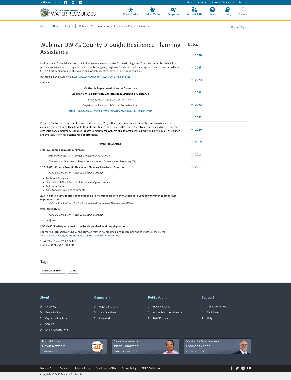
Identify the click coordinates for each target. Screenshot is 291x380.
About (190, 2)
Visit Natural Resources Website (126, 351)
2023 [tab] (198, 92)
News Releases (161, 306)
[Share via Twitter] (73, 3)
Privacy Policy (82, 368)
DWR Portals (160, 318)
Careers (49, 323)
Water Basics (130, 14)
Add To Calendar (54, 252)
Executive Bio (53, 312)
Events (69, 26)
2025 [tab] (198, 67)
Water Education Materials (168, 312)
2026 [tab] (198, 55)
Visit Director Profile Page (195, 351)
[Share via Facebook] (65, 3)
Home (43, 26)
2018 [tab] (198, 154)
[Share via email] (80, 3)
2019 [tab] (198, 142)
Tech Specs (213, 312)
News (212, 14)
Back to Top (47, 368)
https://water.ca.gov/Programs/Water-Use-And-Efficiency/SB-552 (82, 235)
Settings (244, 2)
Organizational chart (57, 318)
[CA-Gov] (45, 2)
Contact (203, 2)
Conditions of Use (217, 306)
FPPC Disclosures (152, 368)
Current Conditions (223, 2)
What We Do (153, 14)
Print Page (239, 27)
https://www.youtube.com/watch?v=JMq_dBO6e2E (101, 76)
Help (210, 318)
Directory (50, 306)
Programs (173, 14)
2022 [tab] (198, 105)
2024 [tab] (198, 80)
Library (227, 14)
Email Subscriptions (56, 329)
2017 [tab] (198, 167)
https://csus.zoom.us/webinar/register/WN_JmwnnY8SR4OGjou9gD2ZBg (110, 110)
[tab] (218, 55)
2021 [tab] (198, 117)
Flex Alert (104, 318)
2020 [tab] (198, 129)
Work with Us (194, 14)
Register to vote (108, 306)
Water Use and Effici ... (53, 270)
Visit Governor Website (51, 351)
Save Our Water (108, 312)
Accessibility (129, 368)
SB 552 (73, 270)
